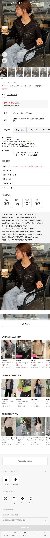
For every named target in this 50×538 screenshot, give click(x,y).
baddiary (4, 360)
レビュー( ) (33, 130)
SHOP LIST (15, 535)
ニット (4, 83)
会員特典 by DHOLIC (25, 461)
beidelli (18, 360)
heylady (18, 399)
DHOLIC (33, 360)
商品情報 (7, 130)
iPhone (6, 485)
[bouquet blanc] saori (8, 438)
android (15, 485)
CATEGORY (5, 535)
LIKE (35, 535)
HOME (25, 535)
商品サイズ (20, 130)
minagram (5, 399)
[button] (46, 31)
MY (45, 535)
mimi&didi (34, 399)
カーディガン (12, 83)
